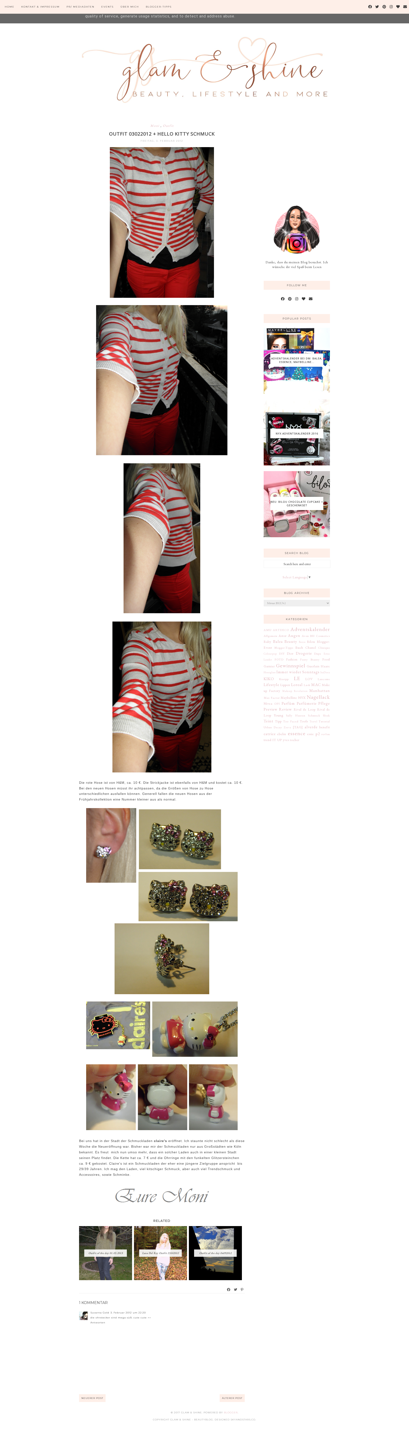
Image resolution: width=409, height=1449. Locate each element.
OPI (277, 704)
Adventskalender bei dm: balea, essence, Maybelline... (296, 360)
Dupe (317, 654)
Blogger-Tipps (159, 6)
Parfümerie (307, 703)
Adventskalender (310, 629)
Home (9, 6)
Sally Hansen (295, 715)
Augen (294, 635)
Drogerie (304, 653)
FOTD (279, 659)
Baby (267, 641)
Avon (305, 636)
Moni (155, 126)
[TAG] (298, 727)
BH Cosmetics (320, 636)
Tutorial (324, 721)
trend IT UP (273, 740)
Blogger (231, 1412)
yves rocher (291, 740)
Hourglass (270, 672)
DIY (282, 654)
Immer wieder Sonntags (298, 671)
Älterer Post (232, 1398)
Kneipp (284, 679)
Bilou (311, 641)
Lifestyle (271, 684)
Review (285, 709)
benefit (324, 727)
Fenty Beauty (310, 659)
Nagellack (318, 696)
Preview (271, 709)
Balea (278, 641)
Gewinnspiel (290, 665)
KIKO (269, 678)
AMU (267, 630)
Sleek (326, 715)
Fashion (292, 659)
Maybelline (289, 697)
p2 (318, 733)
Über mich (129, 6)
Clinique (324, 648)
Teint (268, 721)
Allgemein (270, 636)
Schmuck (314, 715)
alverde (311, 726)
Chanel (310, 647)
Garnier (269, 666)
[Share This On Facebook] (228, 1289)
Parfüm (288, 703)
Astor (283, 636)
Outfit (168, 126)
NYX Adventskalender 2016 (297, 433)
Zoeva (287, 727)
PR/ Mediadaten (80, 6)
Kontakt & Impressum (40, 6)
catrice (270, 733)
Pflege (324, 703)
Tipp (278, 721)
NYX (302, 697)
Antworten (97, 1322)
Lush (307, 685)
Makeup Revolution (295, 691)
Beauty (291, 641)
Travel (313, 721)
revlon (325, 734)
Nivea (268, 703)
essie (310, 734)
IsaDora (325, 672)
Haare (325, 666)
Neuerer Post (92, 1398)
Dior (290, 653)
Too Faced (290, 721)
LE (297, 678)
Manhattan (319, 690)
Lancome (324, 679)
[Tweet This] (235, 1289)
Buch (299, 647)
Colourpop (270, 653)
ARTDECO (281, 630)
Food (326, 659)
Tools (304, 721)
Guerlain (313, 666)
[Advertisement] (299, 155)
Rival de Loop (305, 709)
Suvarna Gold (99, 1312)
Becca (302, 642)
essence (297, 733)
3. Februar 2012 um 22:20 (128, 1312)
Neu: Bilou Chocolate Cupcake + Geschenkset (297, 503)
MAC (316, 684)
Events (107, 6)
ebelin (281, 734)
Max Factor (272, 698)
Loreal (297, 684)
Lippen (285, 685)
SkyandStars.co (243, 1419)
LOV (309, 679)
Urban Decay (273, 727)
